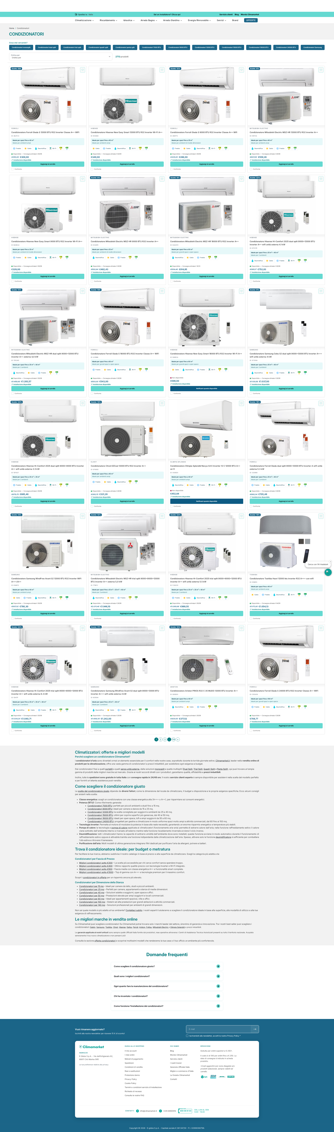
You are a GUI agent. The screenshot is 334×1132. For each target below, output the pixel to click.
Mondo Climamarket (178, 1055)
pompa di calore (119, 827)
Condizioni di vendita (134, 1067)
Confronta (18, 169)
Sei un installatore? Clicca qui (167, 14)
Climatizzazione (83, 20)
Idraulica (128, 20)
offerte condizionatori (105, 940)
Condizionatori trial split (72, 47)
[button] (328, 572)
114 (173, 739)
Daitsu (129, 927)
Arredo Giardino (171, 20)
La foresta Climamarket (180, 1075)
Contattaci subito (134, 910)
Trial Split (197, 769)
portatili (109, 769)
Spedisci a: (83, 14)
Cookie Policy (130, 1083)
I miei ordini (129, 1055)
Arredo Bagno (148, 20)
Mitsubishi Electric (161, 927)
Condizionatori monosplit (21, 47)
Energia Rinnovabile (198, 20)
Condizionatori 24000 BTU (286, 47)
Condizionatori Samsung (312, 47)
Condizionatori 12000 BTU (204, 47)
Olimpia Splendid (177, 927)
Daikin (92, 927)
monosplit (160, 769)
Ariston (142, 927)
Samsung (100, 927)
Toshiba (108, 927)
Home (11, 28)
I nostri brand (175, 1063)
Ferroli (135, 927)
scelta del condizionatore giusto (93, 791)
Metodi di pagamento (134, 1059)
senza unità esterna (130, 769)
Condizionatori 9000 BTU (177, 47)
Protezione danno (132, 1075)
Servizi (220, 20)
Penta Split (222, 769)
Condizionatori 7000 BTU (151, 47)
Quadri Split (209, 769)
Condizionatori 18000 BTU (259, 47)
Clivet (115, 927)
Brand (235, 20)
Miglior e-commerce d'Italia (181, 1071)
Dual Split (187, 769)
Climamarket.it (223, 760)
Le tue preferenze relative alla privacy (93, 1065)
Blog (172, 1051)
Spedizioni (129, 1063)
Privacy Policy (131, 1079)
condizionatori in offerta (94, 877)
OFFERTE (251, 20)
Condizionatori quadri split (98, 47)
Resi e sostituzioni (132, 1071)
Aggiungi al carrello (47, 164)
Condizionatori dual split (47, 47)
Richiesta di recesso (133, 1091)
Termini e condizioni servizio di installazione (143, 1087)
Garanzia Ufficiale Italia (180, 1067)
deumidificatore (223, 837)
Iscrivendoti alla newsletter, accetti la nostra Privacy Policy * (215, 1036)
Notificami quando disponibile (206, 388)
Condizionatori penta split (125, 47)
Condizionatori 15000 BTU (231, 47)
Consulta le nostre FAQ (134, 1095)
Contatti (173, 1079)
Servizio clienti (176, 1059)
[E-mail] (255, 1029)
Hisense (122, 927)
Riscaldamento (107, 20)
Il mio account (131, 1051)
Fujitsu (149, 927)
